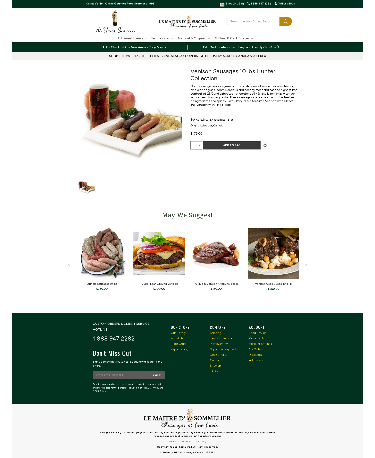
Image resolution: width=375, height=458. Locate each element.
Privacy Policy (219, 344)
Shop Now (156, 47)
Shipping (215, 333)
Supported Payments (224, 349)
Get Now (270, 47)
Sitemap (215, 365)
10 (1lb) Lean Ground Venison (159, 283)
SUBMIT (157, 375)
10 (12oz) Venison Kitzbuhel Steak (216, 283)
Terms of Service (221, 338)
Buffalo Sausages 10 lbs (102, 283)
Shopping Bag (234, 3)
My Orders (256, 349)
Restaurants (257, 338)
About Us (177, 338)
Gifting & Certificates (232, 38)
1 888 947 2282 (114, 338)
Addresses (256, 360)
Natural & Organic (192, 38)
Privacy (186, 441)
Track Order (178, 344)
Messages (255, 355)
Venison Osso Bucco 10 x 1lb (273, 283)
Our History (178, 333)
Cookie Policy (219, 355)
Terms (172, 441)
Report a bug (179, 349)
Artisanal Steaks (130, 38)
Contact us (217, 360)
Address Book (286, 3)
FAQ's (214, 371)
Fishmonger (161, 38)
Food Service (257, 333)
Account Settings (260, 344)
